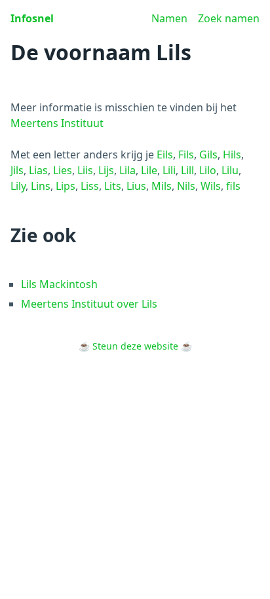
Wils (211, 186)
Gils (208, 154)
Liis (85, 170)
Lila (127, 170)
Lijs (106, 170)
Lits (112, 186)
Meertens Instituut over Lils (89, 304)
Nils (186, 186)
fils (233, 186)
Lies (62, 170)
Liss (90, 186)
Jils (17, 170)
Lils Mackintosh (59, 284)
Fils (186, 154)
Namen (169, 18)
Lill (187, 170)
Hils (232, 154)
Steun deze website (135, 346)
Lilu (230, 170)
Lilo (207, 170)
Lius (136, 186)
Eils (165, 154)
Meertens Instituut (57, 123)
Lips (65, 186)
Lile (149, 170)
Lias (38, 170)
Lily (18, 186)
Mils (161, 186)
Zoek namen (229, 18)
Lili (169, 170)
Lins (40, 186)
